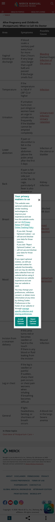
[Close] (39, 200)
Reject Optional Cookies (33, 321)
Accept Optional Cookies (20, 321)
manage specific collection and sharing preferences (24, 311)
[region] (27, 261)
